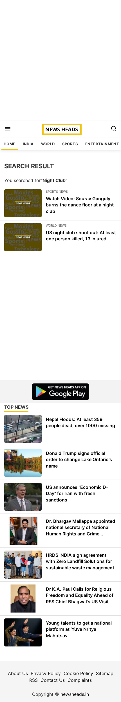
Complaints (80, 680)
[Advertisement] (60, 60)
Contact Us (53, 680)
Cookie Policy (78, 673)
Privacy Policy (46, 673)
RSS (33, 680)
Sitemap (104, 673)
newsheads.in (74, 694)
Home (9, 144)
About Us (18, 673)
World (48, 144)
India (28, 144)
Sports (70, 144)
